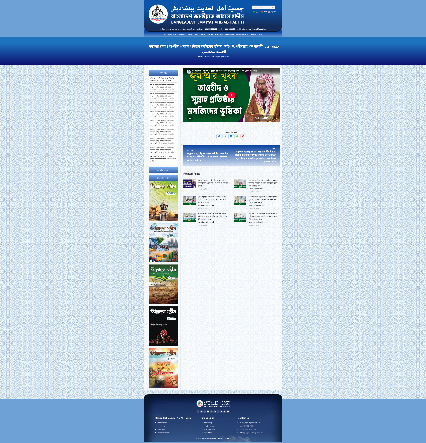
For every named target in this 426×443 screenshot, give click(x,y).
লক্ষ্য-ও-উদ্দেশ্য (161, 426)
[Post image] (189, 184)
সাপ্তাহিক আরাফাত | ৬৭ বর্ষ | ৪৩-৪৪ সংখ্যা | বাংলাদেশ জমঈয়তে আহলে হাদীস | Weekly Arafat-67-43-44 (163, 159)
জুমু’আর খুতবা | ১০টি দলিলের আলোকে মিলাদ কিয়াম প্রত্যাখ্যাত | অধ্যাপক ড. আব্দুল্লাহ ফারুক (213, 183)
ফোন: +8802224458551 (247, 426)
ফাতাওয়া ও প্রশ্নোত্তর (164, 433)
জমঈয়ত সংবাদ (161, 429)
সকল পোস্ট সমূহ (208, 423)
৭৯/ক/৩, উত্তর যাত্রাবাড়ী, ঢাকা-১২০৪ (250, 423)
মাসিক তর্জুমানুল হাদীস (209, 429)
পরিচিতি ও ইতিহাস (162, 423)
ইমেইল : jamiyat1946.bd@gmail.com (251, 433)
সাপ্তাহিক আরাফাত (209, 426)
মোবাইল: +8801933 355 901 (249, 429)
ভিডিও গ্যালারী (208, 433)
